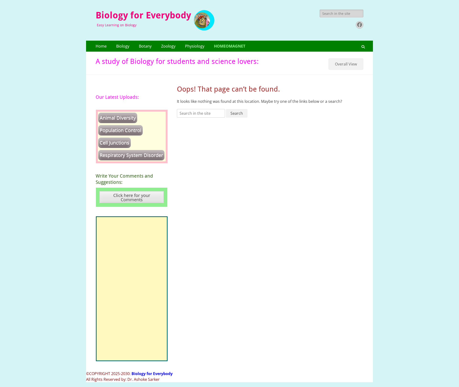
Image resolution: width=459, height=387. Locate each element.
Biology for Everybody (143, 15)
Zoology (168, 46)
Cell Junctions (114, 142)
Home (101, 46)
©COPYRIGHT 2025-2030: (129, 373)
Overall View (346, 64)
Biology (122, 46)
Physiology (194, 46)
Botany (145, 46)
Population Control (120, 130)
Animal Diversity (118, 117)
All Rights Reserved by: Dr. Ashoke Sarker (123, 379)
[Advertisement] (132, 288)
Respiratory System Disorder (131, 155)
